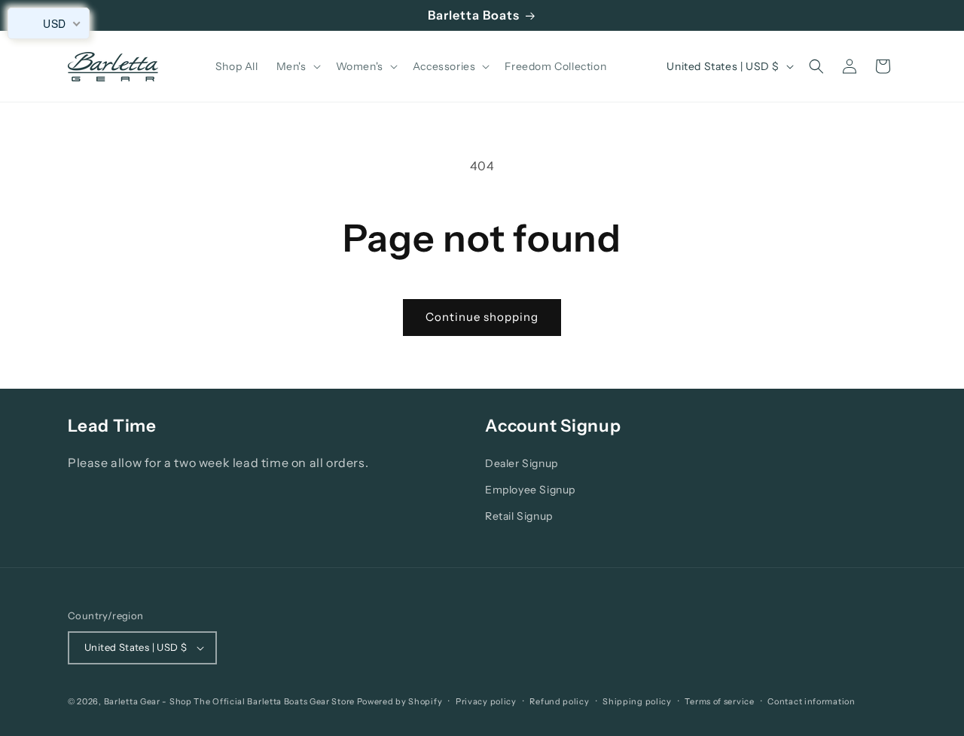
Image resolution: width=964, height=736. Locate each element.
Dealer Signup (521, 463)
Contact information (811, 701)
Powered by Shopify (400, 701)
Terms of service (719, 701)
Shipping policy (637, 701)
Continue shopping (482, 317)
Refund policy (559, 701)
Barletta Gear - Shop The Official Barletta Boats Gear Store (229, 701)
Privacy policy (486, 701)
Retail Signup (519, 516)
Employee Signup (530, 489)
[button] (297, 66)
